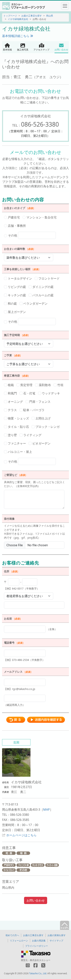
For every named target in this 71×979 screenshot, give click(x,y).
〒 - (21, 585)
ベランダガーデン (35, 303)
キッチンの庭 (16, 295)
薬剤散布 (44, 385)
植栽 (10, 385)
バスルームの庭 (43, 295)
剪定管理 (26, 385)
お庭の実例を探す (57, 935)
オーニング (15, 402)
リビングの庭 (16, 287)
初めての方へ (12, 935)
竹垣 (60, 385)
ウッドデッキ (50, 393)
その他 (12, 235)
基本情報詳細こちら (16, 36)
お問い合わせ (36, 900)
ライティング (32, 435)
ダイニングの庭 (43, 287)
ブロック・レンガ (47, 427)
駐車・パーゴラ (33, 410)
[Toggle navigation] (65, 6)
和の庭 (12, 303)
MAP (46, 809)
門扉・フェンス (40, 402)
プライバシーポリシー (36, 945)
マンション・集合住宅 (41, 217)
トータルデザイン (19, 278)
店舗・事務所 (16, 226)
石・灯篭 (29, 393)
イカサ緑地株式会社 (18, 19)
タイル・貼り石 (18, 427)
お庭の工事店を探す (31, 15)
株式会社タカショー (40, 960)
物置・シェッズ (18, 418)
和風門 (12, 393)
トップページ (10, 15)
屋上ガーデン (16, 312)
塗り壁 (12, 435)
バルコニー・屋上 (19, 452)
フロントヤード (49, 278)
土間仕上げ (43, 418)
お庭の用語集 (39, 940)
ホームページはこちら (21, 835)
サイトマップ (56, 940)
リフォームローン (19, 940)
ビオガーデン (41, 443)
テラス (12, 410)
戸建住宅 (13, 217)
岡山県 (49, 15)
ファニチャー (16, 443)
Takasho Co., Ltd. (38, 973)
